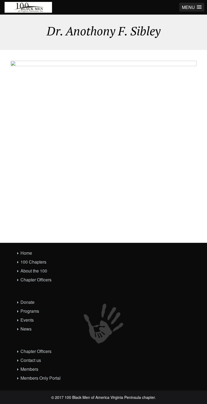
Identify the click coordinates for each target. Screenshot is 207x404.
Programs (29, 311)
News (26, 329)
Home (26, 253)
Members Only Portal (40, 378)
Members (29, 369)
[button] (191, 7)
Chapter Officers (35, 280)
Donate (27, 302)
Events (27, 320)
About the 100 (33, 271)
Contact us (30, 360)
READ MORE (179, 226)
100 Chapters (33, 262)
